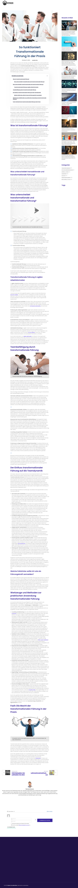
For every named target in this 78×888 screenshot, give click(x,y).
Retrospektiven (21, 543)
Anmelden (50, 811)
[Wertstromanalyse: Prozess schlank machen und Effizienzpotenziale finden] (69, 41)
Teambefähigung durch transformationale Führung (24, 89)
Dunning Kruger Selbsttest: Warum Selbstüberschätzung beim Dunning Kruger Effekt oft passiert (68, 157)
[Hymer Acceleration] (8, 3)
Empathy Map (32, 689)
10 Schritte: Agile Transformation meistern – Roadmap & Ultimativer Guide (69, 103)
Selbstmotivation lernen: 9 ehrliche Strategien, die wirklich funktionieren (68, 130)
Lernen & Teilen (65, 171)
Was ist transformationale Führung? (21, 79)
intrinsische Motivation (35, 306)
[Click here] (66, 854)
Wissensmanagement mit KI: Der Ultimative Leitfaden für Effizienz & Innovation (69, 90)
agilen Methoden (28, 336)
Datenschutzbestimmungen (24, 825)
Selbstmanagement (66, 177)
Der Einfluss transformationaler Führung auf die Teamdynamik (27, 92)
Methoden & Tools (66, 179)
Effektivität (38, 758)
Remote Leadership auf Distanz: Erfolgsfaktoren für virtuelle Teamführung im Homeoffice (69, 77)
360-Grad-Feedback (43, 640)
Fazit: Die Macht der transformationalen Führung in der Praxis (27, 101)
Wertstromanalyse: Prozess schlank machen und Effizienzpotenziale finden (68, 49)
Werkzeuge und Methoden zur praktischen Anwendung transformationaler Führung (29, 98)
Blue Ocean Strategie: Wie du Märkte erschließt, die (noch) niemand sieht (68, 117)
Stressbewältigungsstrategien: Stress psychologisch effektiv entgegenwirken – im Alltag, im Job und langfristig (68, 33)
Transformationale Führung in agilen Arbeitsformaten (26, 87)
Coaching (14, 613)
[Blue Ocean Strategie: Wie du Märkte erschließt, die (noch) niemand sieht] (69, 110)
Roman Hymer (30, 789)
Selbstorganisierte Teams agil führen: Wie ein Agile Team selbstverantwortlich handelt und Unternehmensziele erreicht (69, 63)
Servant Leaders (14, 294)
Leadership (35, 60)
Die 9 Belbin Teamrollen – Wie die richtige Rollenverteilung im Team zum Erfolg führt (68, 143)
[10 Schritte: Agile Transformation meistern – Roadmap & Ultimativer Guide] (69, 97)
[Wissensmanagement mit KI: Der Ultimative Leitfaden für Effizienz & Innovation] (69, 84)
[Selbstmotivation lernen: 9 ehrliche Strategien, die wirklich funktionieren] (69, 123)
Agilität (64, 175)
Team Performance (66, 168)
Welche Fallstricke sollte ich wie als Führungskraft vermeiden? (28, 95)
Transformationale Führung (17, 477)
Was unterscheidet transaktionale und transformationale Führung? (29, 81)
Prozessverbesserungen (67, 170)
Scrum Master (31, 332)
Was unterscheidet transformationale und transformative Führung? (28, 84)
